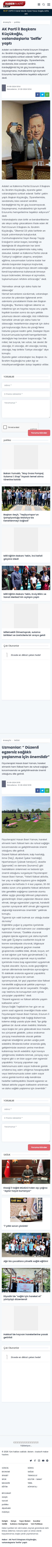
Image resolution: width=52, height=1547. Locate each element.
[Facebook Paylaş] (37, 94)
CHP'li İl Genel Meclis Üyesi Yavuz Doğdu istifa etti (26, 12)
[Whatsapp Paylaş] (47, 94)
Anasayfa (7, 22)
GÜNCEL (17, 1442)
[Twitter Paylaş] (42, 94)
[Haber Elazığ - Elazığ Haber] (14, 4)
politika (17, 22)
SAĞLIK (17, 740)
